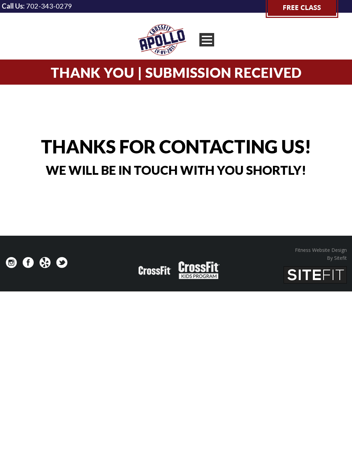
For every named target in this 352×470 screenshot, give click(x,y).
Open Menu (206, 39)
